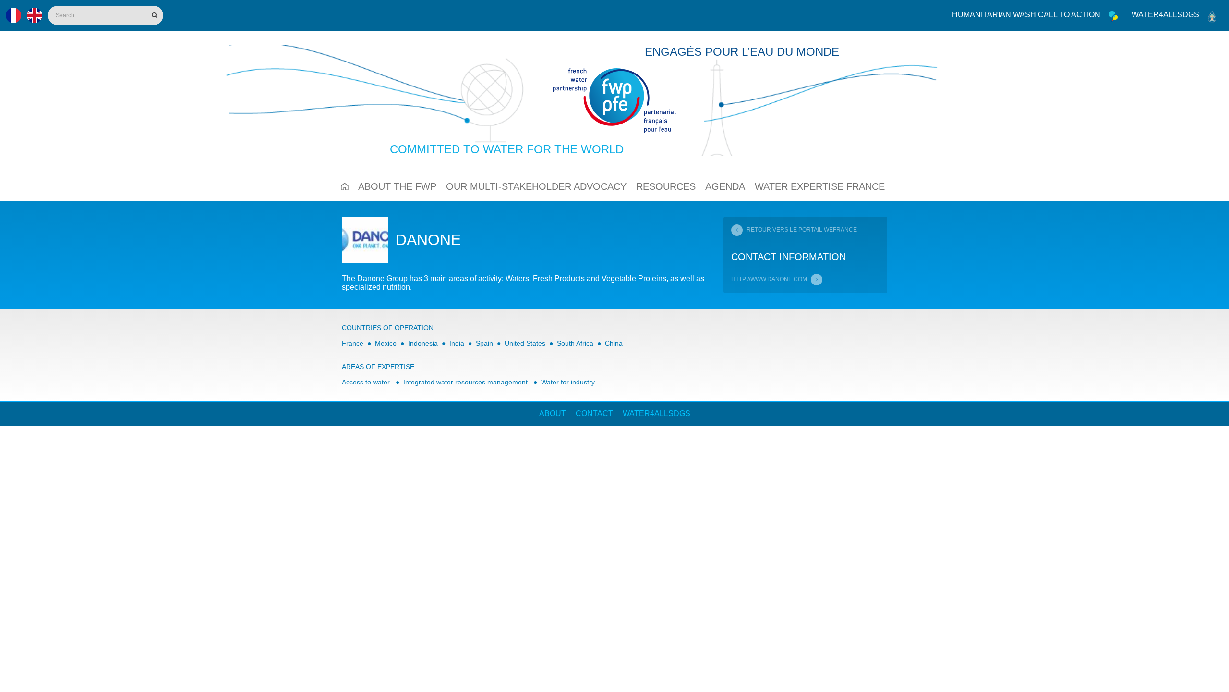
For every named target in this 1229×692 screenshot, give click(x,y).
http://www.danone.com (769, 279)
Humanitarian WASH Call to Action (1026, 15)
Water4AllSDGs (656, 413)
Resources (666, 186)
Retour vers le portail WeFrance (802, 229)
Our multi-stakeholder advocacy (536, 186)
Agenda (725, 186)
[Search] (153, 15)
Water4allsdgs (1165, 15)
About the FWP (397, 186)
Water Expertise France (820, 186)
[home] (614, 100)
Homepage (345, 186)
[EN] (34, 15)
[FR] (13, 15)
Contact (594, 413)
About (552, 413)
